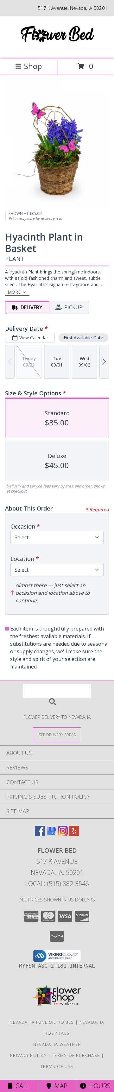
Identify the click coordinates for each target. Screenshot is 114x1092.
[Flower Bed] (57, 50)
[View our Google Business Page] (51, 834)
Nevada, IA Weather (57, 1044)
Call (20, 1086)
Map (59, 1086)
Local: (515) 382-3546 (57, 883)
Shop (33, 66)
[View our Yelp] (74, 834)
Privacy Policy (28, 1055)
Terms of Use (57, 1066)
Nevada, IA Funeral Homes (42, 1022)
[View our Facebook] (40, 834)
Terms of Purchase (76, 1055)
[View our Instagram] (63, 834)
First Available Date (83, 338)
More (14, 292)
